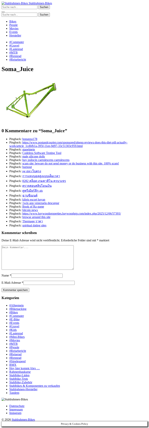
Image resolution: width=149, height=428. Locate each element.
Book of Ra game (33, 206)
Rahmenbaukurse (20, 371)
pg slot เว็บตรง (31, 171)
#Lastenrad (16, 49)
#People (14, 347)
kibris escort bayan (33, 199)
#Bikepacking (17, 309)
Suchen (44, 7)
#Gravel (14, 45)
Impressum (16, 409)
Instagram (15, 413)
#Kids (13, 329)
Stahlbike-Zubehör (20, 382)
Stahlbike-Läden (19, 375)
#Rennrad (15, 56)
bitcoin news (30, 210)
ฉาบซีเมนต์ (29, 195)
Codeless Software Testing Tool (41, 153)
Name (5, 275)
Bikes (12, 21)
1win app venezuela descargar (40, 203)
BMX (12, 364)
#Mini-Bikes (17, 336)
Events (13, 32)
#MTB (13, 52)
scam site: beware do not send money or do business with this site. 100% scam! (70, 163)
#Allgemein (16, 305)
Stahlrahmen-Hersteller (23, 389)
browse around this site (36, 217)
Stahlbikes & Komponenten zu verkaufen (34, 385)
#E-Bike (14, 319)
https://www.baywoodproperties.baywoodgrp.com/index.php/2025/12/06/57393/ (71, 213)
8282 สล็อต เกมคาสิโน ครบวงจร (44, 181)
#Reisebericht (17, 59)
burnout (27, 167)
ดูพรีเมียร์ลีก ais (32, 190)
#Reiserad (15, 354)
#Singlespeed (17, 361)
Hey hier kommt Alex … (24, 368)
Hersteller (15, 35)
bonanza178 (29, 139)
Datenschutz (16, 406)
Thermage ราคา (32, 221)
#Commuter (16, 42)
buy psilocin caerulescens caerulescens (45, 160)
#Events (14, 322)
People (13, 25)
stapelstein (28, 149)
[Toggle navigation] (3, 11)
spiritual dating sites (34, 225)
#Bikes (13, 312)
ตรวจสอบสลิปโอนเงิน (37, 185)
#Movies (14, 340)
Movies (13, 28)
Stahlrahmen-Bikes (40, 3)
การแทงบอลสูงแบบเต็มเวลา (41, 176)
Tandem (14, 392)
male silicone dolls (33, 156)
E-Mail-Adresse (11, 282)
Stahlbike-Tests (18, 378)
